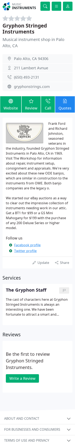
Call (48, 108)
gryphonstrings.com (32, 86)
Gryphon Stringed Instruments (24, 28)
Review (31, 108)
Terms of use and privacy (26, 440)
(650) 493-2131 (26, 77)
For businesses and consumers (32, 429)
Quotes (65, 108)
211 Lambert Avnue (31, 67)
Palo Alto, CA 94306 (31, 58)
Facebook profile (27, 245)
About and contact (21, 418)
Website (11, 108)
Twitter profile (25, 251)
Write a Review (22, 378)
